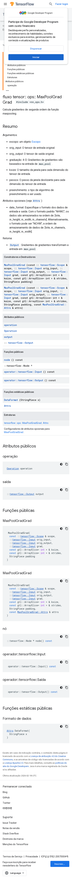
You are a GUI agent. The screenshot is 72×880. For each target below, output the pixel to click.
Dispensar (36, 48)
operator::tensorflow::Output (23, 380)
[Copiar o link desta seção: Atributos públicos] (40, 446)
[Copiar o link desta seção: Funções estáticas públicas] (56, 709)
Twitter (6, 803)
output (8, 336)
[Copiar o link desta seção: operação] (21, 457)
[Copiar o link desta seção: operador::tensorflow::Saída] (50, 680)
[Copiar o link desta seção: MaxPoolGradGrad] (35, 521)
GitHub (6, 797)
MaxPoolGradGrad (14, 265)
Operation (10, 330)
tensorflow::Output (20, 342)
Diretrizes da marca (13, 839)
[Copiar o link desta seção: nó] (10, 629)
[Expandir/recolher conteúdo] (7, 90)
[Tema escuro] (61, 464)
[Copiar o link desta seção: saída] (15, 482)
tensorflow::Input (30, 268)
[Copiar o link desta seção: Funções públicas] (38, 511)
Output (14, 245)
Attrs (36, 200)
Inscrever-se (61, 863)
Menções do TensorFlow (15, 844)
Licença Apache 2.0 (13, 763)
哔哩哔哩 (7, 808)
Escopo (36, 141)
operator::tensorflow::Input (23, 371)
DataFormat (11, 400)
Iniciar (36, 57)
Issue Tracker (10, 822)
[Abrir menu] (5, 4)
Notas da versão (11, 828)
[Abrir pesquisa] (51, 4)
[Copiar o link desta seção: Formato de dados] (35, 719)
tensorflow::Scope (52, 265)
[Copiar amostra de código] (66, 464)
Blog (5, 792)
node (7, 359)
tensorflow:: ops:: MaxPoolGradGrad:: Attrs (26, 423)
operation (10, 325)
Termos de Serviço (12, 856)
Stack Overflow (11, 833)
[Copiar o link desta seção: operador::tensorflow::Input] (49, 654)
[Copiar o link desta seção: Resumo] (21, 127)
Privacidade (32, 856)
